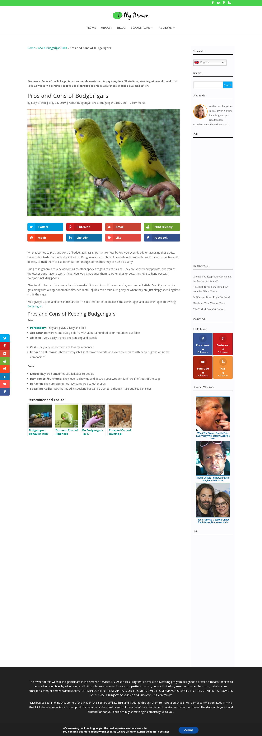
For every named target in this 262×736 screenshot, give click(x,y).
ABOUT (106, 27)
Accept (188, 730)
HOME (91, 27)
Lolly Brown (38, 102)
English (204, 62)
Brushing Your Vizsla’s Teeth (209, 303)
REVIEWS (165, 27)
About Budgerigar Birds (52, 48)
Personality (38, 328)
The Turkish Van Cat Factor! (209, 309)
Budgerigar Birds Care (113, 102)
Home (31, 48)
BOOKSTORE (140, 27)
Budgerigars (34, 306)
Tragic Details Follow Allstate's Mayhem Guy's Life (213, 479)
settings (165, 732)
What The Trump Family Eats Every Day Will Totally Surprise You (213, 436)
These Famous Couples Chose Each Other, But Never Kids (213, 521)
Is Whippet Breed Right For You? (211, 297)
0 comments (137, 102)
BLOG (121, 27)
